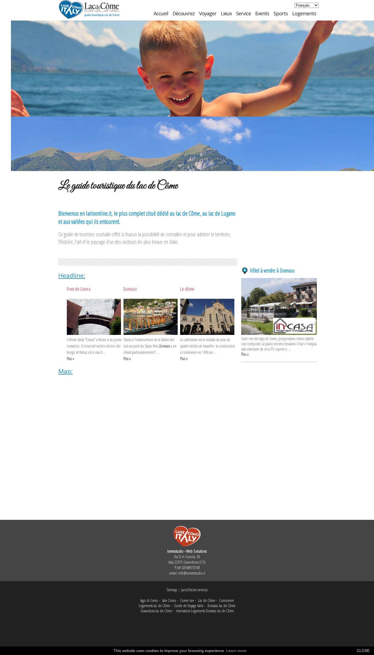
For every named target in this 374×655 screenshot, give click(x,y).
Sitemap (171, 589)
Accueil (161, 13)
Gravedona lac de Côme (156, 610)
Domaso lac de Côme (221, 605)
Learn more (236, 650)
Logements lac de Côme (154, 605)
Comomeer (226, 600)
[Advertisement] (279, 233)
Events (262, 13)
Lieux (226, 13)
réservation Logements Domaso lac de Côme (205, 610)
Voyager (207, 13)
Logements (304, 13)
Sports (281, 13)
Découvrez (183, 13)
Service (243, 13)
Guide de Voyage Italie (188, 605)
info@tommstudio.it (191, 573)
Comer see (187, 600)
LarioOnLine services (194, 589)
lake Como (169, 600)
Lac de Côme (206, 600)
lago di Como (149, 600)
